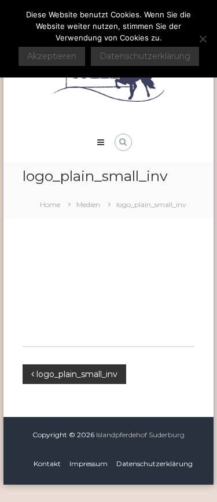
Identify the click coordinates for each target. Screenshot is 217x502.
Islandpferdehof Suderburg (140, 434)
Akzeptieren (51, 56)
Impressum (88, 463)
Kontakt (47, 463)
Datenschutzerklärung (154, 463)
